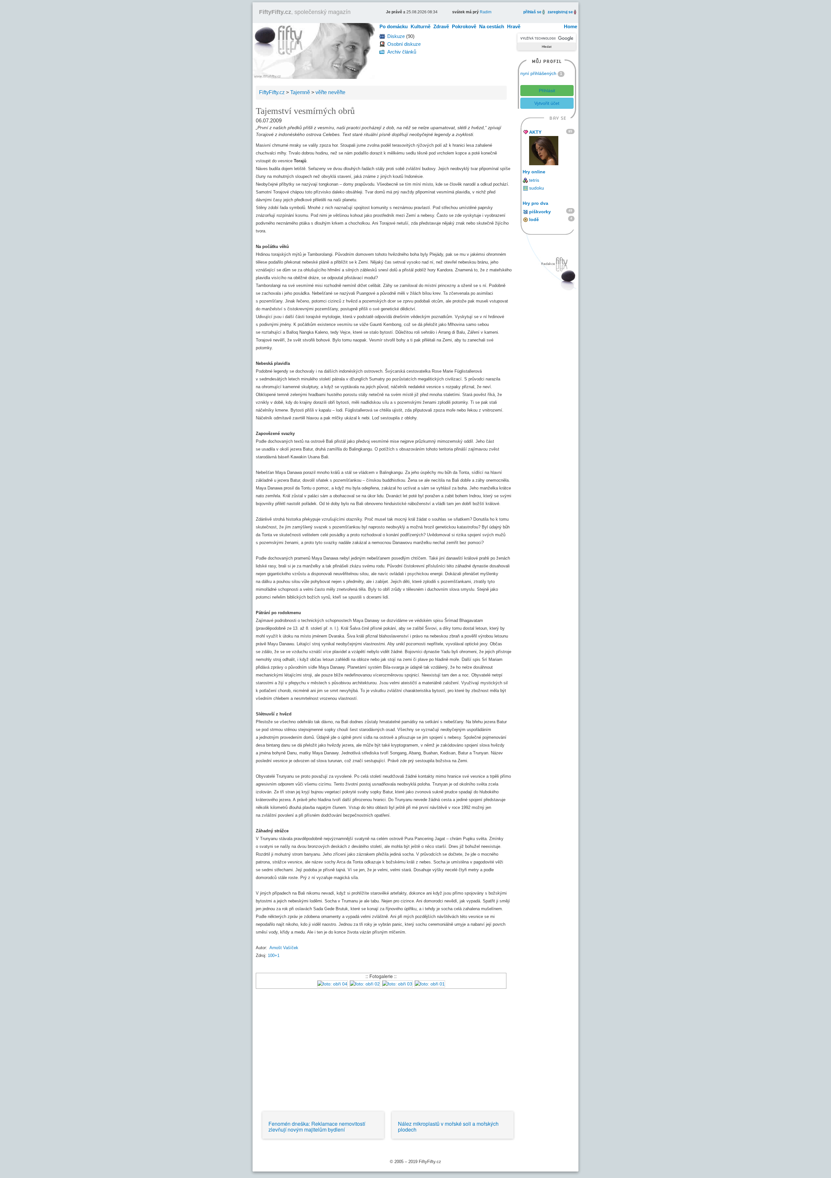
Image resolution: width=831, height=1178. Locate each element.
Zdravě (441, 26)
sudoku (536, 188)
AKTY (535, 132)
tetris (534, 180)
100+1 (273, 955)
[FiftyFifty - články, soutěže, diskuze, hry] (314, 50)
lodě (534, 219)
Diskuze (396, 36)
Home (570, 26)
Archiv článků (401, 52)
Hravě (513, 26)
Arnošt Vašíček (283, 947)
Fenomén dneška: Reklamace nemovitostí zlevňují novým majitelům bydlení (316, 1126)
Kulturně (420, 26)
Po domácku (393, 26)
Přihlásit (547, 90)
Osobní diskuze (404, 44)
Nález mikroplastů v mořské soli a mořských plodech (448, 1126)
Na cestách (491, 26)
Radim (485, 12)
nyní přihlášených (538, 73)
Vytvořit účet (546, 103)
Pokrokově (464, 26)
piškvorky (540, 211)
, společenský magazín (305, 12)
